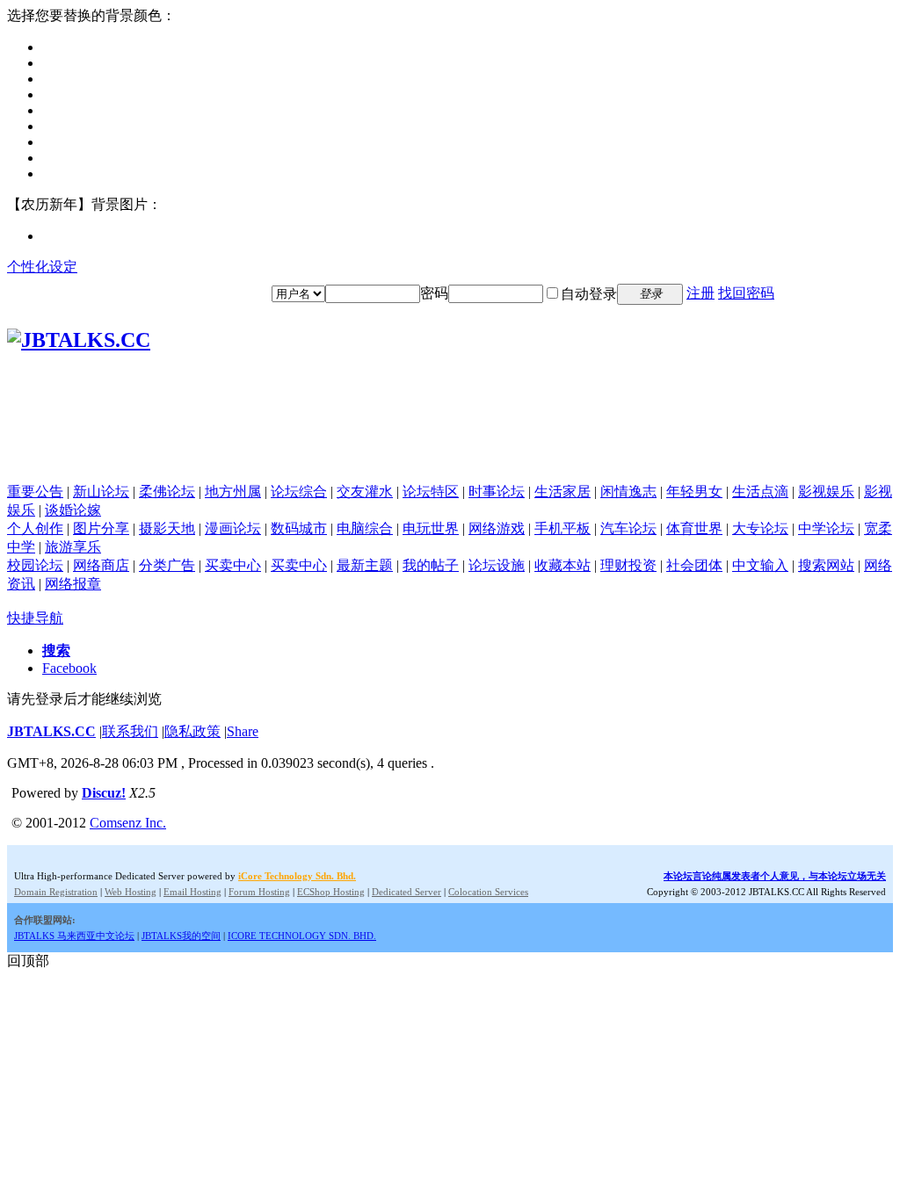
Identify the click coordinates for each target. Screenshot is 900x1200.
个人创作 (35, 528)
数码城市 (299, 528)
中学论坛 (826, 528)
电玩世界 (431, 528)
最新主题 (365, 565)
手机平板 (562, 528)
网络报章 (73, 583)
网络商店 (101, 565)
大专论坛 (760, 528)
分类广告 (167, 565)
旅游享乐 (73, 546)
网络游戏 (496, 528)
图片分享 (101, 528)
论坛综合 (299, 491)
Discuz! (104, 792)
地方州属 (233, 491)
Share (242, 731)
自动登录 (589, 293)
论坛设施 (496, 565)
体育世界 (694, 528)
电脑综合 (365, 528)
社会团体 (694, 565)
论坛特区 (431, 491)
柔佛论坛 (167, 491)
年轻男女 (694, 491)
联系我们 (130, 731)
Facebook (69, 668)
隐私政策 (192, 731)
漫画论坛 (233, 528)
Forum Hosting (259, 891)
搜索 (56, 650)
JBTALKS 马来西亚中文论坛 (74, 935)
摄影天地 (167, 528)
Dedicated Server (406, 891)
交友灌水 (365, 491)
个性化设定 (42, 266)
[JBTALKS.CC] (78, 340)
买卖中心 (233, 565)
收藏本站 (562, 565)
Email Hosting (192, 891)
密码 (434, 293)
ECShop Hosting (331, 891)
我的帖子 (431, 565)
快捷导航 (35, 618)
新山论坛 (101, 491)
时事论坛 (496, 491)
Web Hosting (130, 891)
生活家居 (562, 491)
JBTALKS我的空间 (181, 935)
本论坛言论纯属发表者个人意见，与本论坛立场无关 (775, 876)
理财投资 (628, 565)
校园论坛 (35, 565)
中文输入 (760, 565)
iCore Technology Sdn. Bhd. (297, 876)
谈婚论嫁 (73, 509)
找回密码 (746, 293)
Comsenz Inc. (128, 822)
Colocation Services (488, 891)
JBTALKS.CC (51, 731)
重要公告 (35, 491)
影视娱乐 (826, 491)
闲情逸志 (628, 491)
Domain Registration (56, 891)
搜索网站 (826, 565)
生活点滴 (760, 491)
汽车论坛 (628, 528)
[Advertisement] (450, 443)
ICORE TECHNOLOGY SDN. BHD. (302, 935)
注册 (700, 293)
